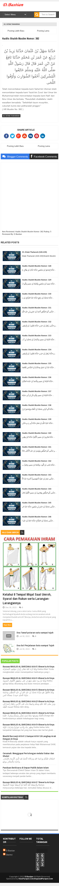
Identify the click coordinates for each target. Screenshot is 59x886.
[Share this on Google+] (19, 136)
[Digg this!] (31, 136)
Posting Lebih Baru (16, 31)
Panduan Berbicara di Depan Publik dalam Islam (26, 767)
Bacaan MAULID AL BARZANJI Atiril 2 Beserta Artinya (28, 689)
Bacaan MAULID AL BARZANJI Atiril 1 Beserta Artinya (28, 712)
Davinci (9, 855)
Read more (7, 625)
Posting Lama (43, 31)
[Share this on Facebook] (7, 136)
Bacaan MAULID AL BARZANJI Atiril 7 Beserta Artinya (28, 782)
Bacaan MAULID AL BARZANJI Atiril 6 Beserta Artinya (28, 724)
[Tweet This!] (13, 136)
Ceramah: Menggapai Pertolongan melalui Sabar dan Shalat (28, 755)
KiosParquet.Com (26, 879)
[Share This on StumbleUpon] (25, 136)
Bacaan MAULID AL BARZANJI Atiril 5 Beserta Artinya (28, 701)
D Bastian (10, 851)
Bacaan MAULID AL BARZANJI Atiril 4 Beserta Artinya (28, 678)
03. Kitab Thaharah (12, 24)
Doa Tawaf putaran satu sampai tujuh (35, 632)
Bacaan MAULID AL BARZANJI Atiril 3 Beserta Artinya (28, 666)
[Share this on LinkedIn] (43, 136)
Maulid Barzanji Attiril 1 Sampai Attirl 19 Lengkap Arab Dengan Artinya (29, 737)
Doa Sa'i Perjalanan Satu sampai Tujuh (35, 645)
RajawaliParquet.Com (43, 879)
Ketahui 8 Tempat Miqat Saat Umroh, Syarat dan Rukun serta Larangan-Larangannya (27, 598)
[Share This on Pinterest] (37, 136)
